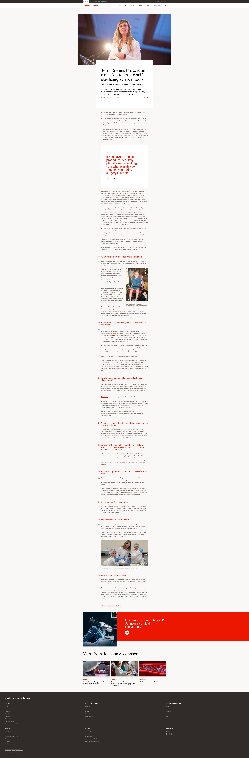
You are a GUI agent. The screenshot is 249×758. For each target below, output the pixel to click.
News (88, 11)
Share (145, 97)
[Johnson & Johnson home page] (91, 5)
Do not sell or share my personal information (12, 749)
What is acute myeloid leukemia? (150, 682)
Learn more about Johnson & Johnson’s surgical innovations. (144, 623)
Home (84, 11)
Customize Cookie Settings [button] (91, 739)
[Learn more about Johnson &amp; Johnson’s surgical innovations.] (100, 629)
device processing (115, 335)
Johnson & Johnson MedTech (114, 605)
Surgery (103, 605)
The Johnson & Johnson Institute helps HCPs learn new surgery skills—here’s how (123, 684)
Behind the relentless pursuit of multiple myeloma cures (93, 683)
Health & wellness (142, 679)
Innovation (93, 11)
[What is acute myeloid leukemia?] (152, 669)
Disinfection (104, 397)
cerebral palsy (139, 263)
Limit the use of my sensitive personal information (14, 750)
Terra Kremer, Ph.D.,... (100, 10)
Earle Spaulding (125, 590)
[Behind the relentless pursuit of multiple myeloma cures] (96, 669)
